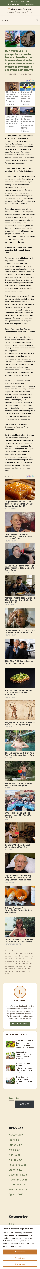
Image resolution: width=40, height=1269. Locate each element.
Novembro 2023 (18, 1180)
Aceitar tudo (20, 1252)
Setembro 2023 (18, 1189)
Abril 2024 (14, 1155)
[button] (37, 20)
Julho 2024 (15, 1140)
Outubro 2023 (17, 1185)
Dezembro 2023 (18, 1175)
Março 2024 (15, 1160)
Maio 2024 (15, 1150)
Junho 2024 (15, 1145)
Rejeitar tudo (20, 1264)
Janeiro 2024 (16, 1170)
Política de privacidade (14, 4)
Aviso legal (30, 4)
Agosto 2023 (16, 1194)
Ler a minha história (20, 1024)
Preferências (20, 1258)
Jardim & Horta (12, 951)
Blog (11, 1224)
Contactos (25, 1)
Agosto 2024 (16, 1135)
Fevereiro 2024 (17, 1165)
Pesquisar (15, 1098)
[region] (20, 1247)
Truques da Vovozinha (21, 8)
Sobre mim (14, 1)
